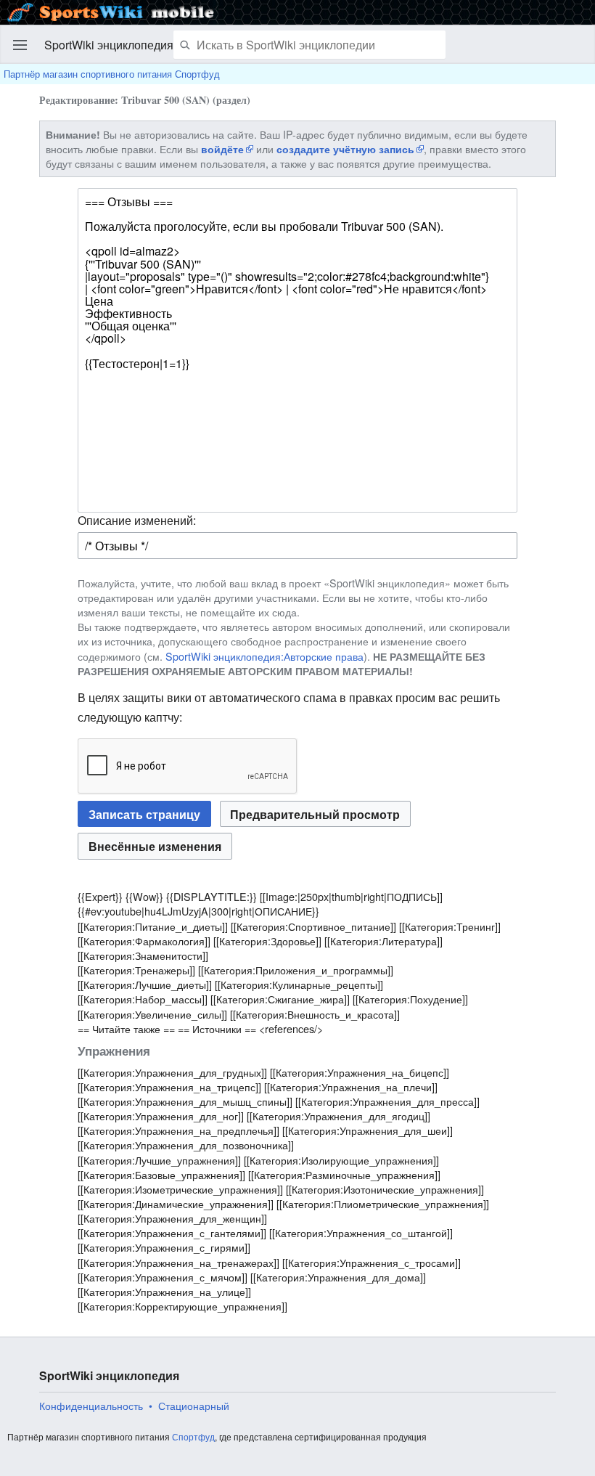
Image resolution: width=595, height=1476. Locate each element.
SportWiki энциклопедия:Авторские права (264, 656)
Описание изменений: (137, 520)
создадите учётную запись (345, 149)
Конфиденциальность (91, 1405)
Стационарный (193, 1405)
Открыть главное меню (20, 45)
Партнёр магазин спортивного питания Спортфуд (112, 74)
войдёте (222, 149)
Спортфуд (193, 1436)
